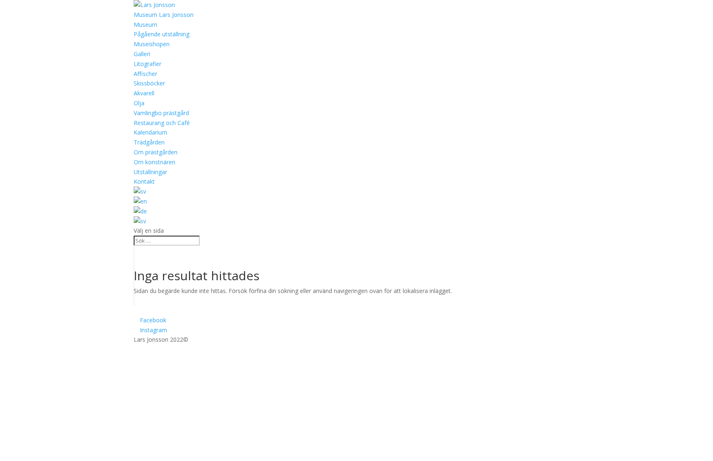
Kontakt (144, 181)
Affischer (145, 74)
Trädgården (149, 142)
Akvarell (144, 93)
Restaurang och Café (162, 123)
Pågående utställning (161, 34)
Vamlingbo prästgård (161, 113)
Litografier (147, 64)
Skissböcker (149, 83)
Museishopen (152, 44)
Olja (139, 103)
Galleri (142, 54)
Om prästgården (155, 152)
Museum (145, 24)
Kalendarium (150, 132)
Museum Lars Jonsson (164, 15)
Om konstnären (154, 162)
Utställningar (150, 172)
